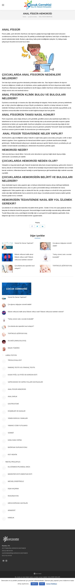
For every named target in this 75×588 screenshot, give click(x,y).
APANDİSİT (11, 510)
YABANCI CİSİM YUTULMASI (17, 425)
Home (24, 17)
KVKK (42, 584)
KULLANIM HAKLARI (54, 577)
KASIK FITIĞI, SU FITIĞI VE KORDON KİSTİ (22, 375)
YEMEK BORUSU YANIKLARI (18, 418)
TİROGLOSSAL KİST (15, 360)
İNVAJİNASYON (13, 496)
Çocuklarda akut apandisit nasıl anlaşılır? (25, 267)
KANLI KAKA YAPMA (15, 440)
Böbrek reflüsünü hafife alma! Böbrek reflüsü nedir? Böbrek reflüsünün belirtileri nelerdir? (24, 257)
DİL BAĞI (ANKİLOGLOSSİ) (17, 341)
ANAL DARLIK (12, 396)
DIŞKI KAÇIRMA (13, 488)
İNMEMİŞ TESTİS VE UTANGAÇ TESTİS (21, 367)
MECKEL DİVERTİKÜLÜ (16, 481)
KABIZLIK (11, 517)
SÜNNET (11, 433)
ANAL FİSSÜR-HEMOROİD (17, 389)
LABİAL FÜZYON (11, 355)
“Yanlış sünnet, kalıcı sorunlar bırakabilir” (62, 256)
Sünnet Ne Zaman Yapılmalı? (24, 243)
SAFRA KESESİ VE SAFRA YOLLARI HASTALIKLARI (25, 382)
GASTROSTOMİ (13, 404)
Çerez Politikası (51, 584)
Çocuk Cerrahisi (32, 17)
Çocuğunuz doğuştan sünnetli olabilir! (62, 244)
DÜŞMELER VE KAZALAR (16, 411)
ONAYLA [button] (34, 584)
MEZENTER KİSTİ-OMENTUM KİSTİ (20, 474)
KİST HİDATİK (12, 454)
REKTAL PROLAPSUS (12, 462)
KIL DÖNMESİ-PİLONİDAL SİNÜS (19, 467)
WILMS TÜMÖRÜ (14, 348)
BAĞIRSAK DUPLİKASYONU (17, 447)
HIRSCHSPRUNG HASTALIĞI (18, 503)
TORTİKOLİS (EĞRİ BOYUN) (62, 265)
